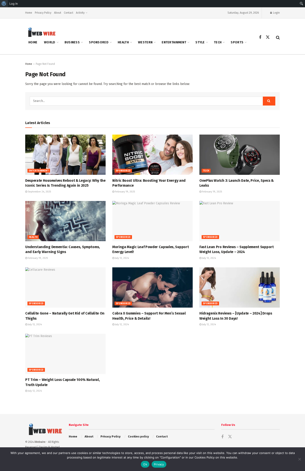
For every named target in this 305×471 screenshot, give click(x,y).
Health (123, 42)
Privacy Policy (43, 12)
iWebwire (40, 442)
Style (200, 42)
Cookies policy (138, 436)
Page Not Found (45, 63)
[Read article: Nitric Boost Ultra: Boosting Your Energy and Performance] (152, 155)
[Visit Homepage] (40, 32)
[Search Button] (278, 37)
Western (145, 42)
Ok (145, 464)
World (49, 42)
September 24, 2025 (39, 191)
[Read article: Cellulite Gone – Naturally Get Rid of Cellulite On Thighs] (65, 287)
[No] (299, 459)
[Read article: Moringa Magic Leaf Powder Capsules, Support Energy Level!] (152, 221)
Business (72, 42)
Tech (217, 42)
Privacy (159, 464)
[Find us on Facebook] (260, 37)
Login (276, 12)
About (57, 12)
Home (28, 12)
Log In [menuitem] (13, 3)
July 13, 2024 (121, 258)
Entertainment (174, 42)
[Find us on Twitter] (268, 37)
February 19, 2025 (124, 191)
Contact (68, 12)
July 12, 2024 (121, 324)
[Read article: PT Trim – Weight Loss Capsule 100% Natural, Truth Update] (65, 354)
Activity (80, 12)
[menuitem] (4, 3)
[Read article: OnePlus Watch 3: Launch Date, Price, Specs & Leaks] (239, 155)
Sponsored (99, 42)
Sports (237, 42)
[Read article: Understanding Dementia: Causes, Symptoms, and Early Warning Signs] (65, 221)
